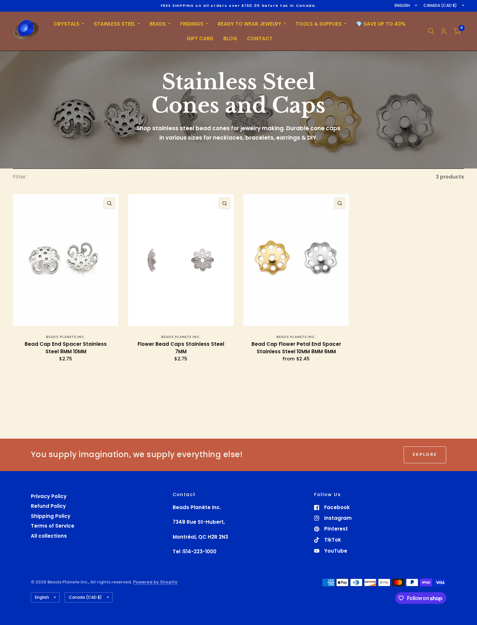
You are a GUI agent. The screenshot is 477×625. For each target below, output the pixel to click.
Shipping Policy (50, 516)
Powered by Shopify (155, 582)
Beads (158, 23)
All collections (49, 535)
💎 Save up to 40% (381, 23)
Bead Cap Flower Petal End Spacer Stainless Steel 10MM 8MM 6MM (296, 348)
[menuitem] (69, 24)
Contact (260, 38)
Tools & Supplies (319, 23)
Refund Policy (48, 506)
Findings (191, 23)
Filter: (20, 176)
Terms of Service (52, 525)
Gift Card (200, 38)
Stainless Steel (114, 23)
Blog (230, 38)
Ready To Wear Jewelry (249, 23)
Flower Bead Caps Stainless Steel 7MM (181, 348)
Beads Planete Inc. (66, 336)
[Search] (431, 31)
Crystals (67, 23)
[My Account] (443, 31)
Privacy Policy (49, 496)
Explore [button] (425, 454)
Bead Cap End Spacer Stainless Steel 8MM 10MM (66, 348)
